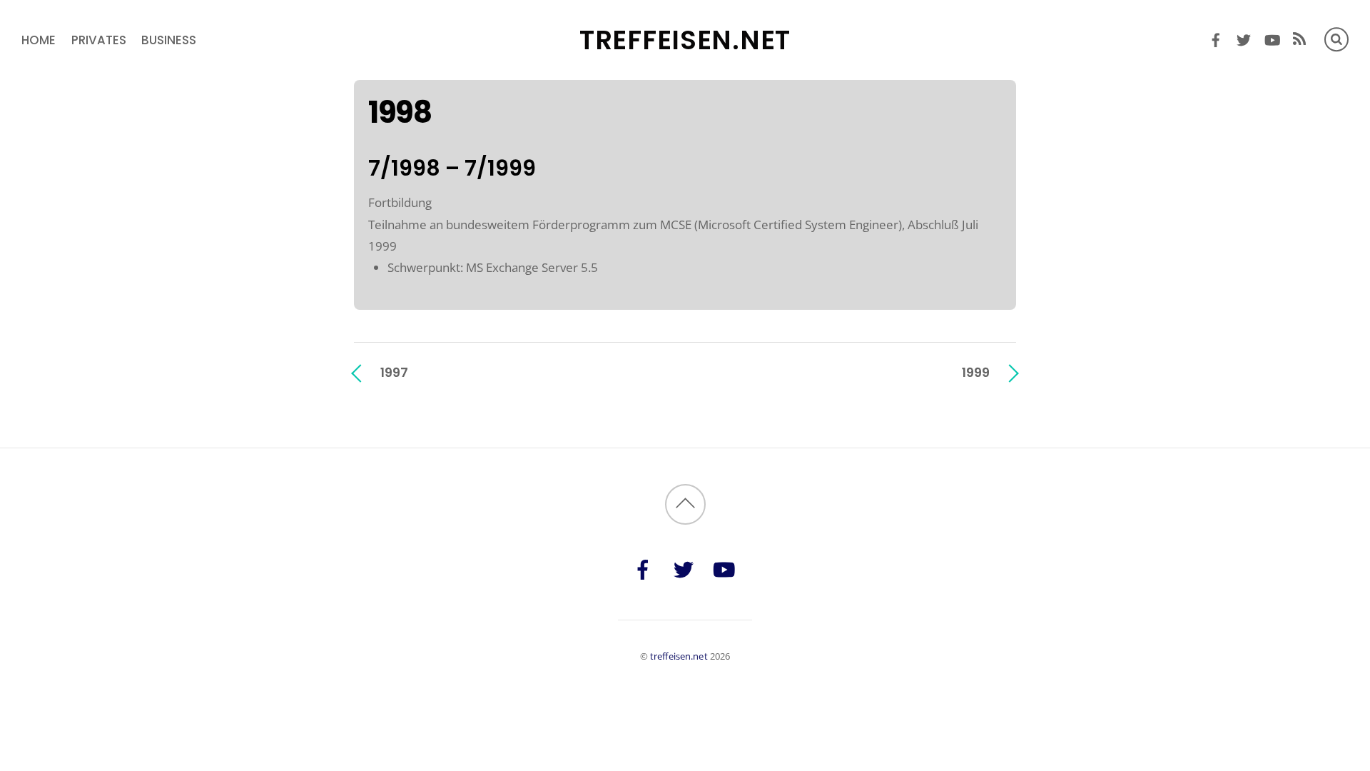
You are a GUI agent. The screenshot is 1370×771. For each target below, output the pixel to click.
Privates (98, 40)
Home (38, 40)
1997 (394, 372)
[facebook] (1216, 37)
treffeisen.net (679, 656)
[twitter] (1244, 37)
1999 (976, 372)
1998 (400, 112)
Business (168, 40)
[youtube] (1272, 37)
